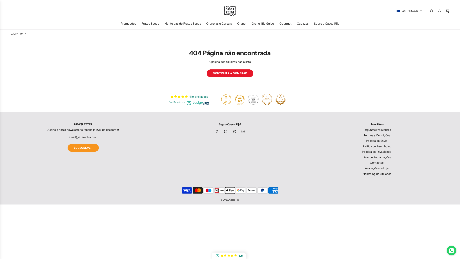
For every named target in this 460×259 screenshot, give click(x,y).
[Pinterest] (234, 131)
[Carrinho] (447, 11)
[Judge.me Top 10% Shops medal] (280, 99)
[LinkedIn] (243, 131)
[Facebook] (217, 131)
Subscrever (83, 147)
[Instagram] (226, 131)
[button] (229, 256)
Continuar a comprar (230, 73)
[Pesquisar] (432, 11)
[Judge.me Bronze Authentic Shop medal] (267, 99)
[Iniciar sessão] (439, 11)
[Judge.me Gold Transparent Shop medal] (226, 99)
